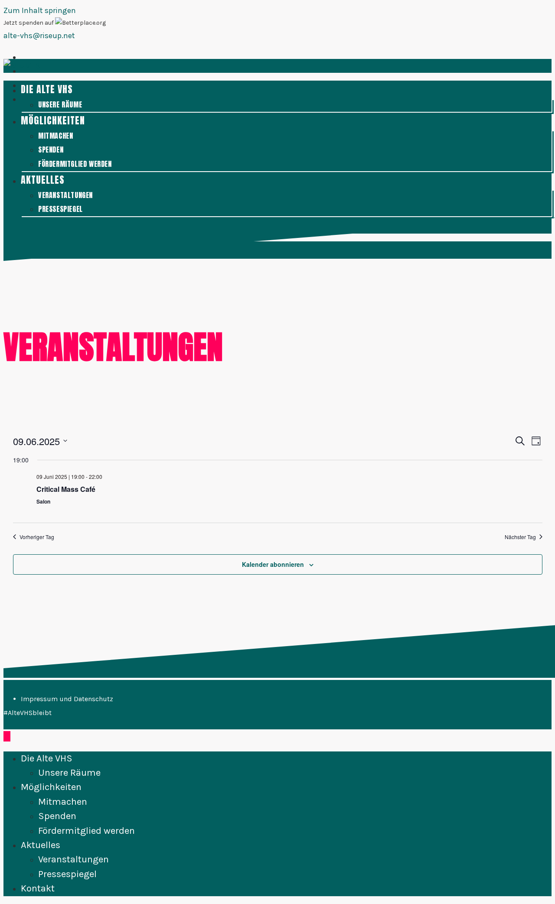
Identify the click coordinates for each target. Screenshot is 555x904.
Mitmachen (62, 801)
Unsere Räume (69, 772)
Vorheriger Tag (37, 536)
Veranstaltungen (73, 859)
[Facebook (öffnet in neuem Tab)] (23, 57)
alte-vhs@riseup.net (39, 35)
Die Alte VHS (46, 758)
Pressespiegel (67, 874)
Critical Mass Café (65, 489)
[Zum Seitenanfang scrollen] (6, 736)
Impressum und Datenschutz (67, 699)
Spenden (57, 816)
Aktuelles (40, 845)
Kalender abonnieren (273, 564)
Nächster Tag (520, 536)
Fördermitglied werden (86, 830)
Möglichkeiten (51, 787)
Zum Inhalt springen (39, 10)
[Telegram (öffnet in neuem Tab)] (23, 99)
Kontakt (38, 888)
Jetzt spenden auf (29, 22)
